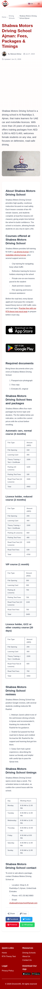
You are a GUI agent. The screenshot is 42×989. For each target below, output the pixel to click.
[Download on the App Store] (21, 330)
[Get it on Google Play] (21, 348)
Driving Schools (12, 17)
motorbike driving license (16, 255)
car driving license (21, 252)
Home (4, 17)
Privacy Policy (8, 971)
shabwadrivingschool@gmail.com (23, 903)
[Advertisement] (21, 84)
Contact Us (27, 960)
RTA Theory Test (9, 956)
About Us (26, 956)
